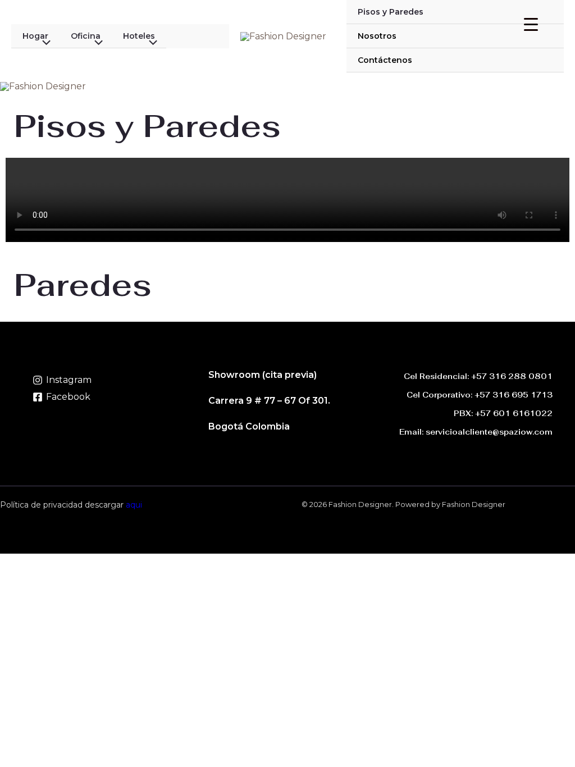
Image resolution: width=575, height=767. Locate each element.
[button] (25, 253)
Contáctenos (385, 60)
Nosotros (377, 36)
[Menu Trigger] (530, 23)
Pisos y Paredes (390, 12)
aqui (134, 505)
